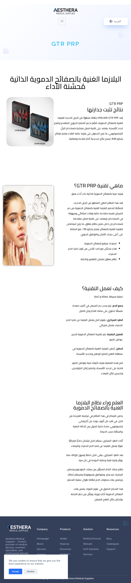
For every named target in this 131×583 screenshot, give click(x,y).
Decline (30, 571)
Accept (15, 571)
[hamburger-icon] (62, 21)
